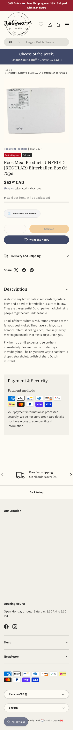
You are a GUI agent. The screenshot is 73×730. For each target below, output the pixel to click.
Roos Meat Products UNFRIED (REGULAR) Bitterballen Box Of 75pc (35, 72)
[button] (58, 24)
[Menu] (66, 24)
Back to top (36, 492)
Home (7, 69)
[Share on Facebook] (24, 270)
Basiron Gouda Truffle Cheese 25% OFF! (36, 60)
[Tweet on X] (16, 270)
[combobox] (36, 42)
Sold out (49, 229)
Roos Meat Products (15, 148)
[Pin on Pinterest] (32, 270)
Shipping (9, 188)
